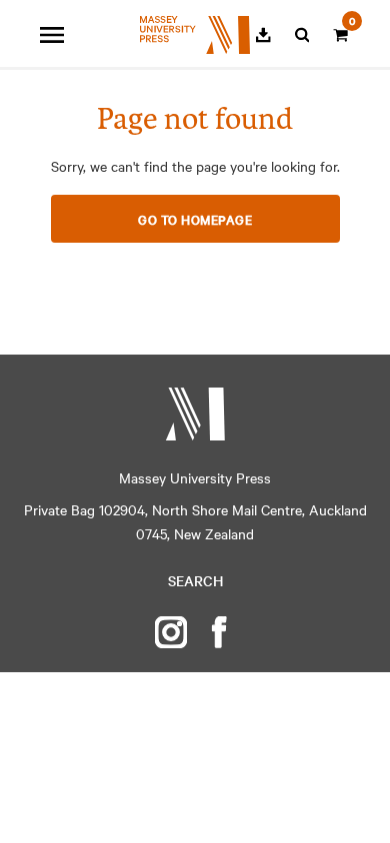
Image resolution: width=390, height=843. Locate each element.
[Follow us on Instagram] (171, 632)
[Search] (302, 35)
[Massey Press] (195, 414)
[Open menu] (52, 35)
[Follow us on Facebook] (219, 632)
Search (195, 580)
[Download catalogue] (263, 35)
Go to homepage (195, 219)
